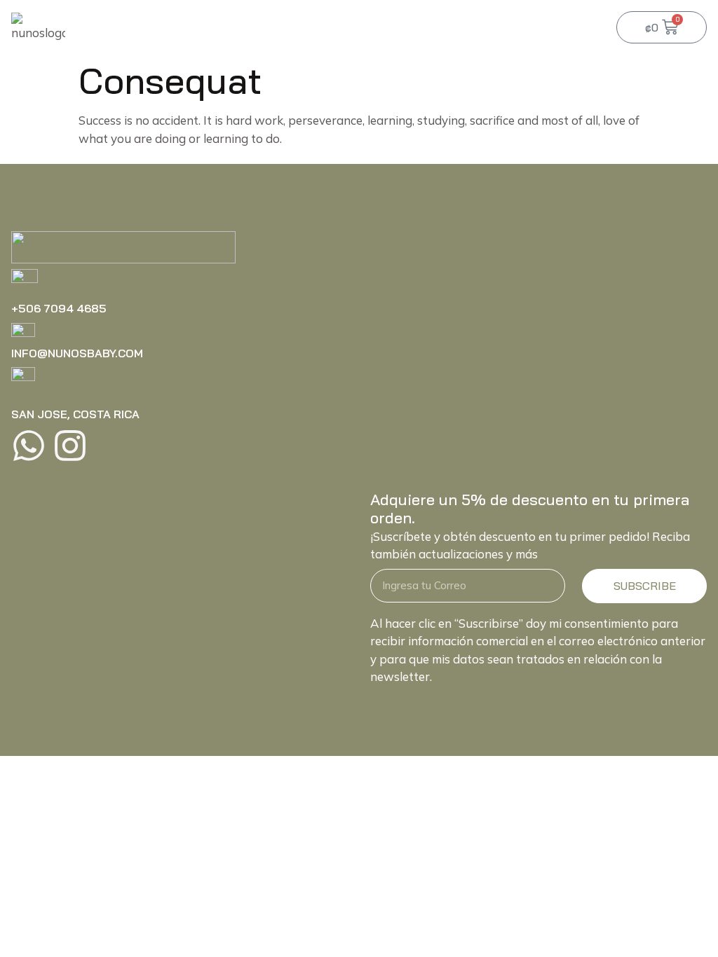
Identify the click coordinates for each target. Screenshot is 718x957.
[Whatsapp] (28, 445)
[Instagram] (70, 445)
